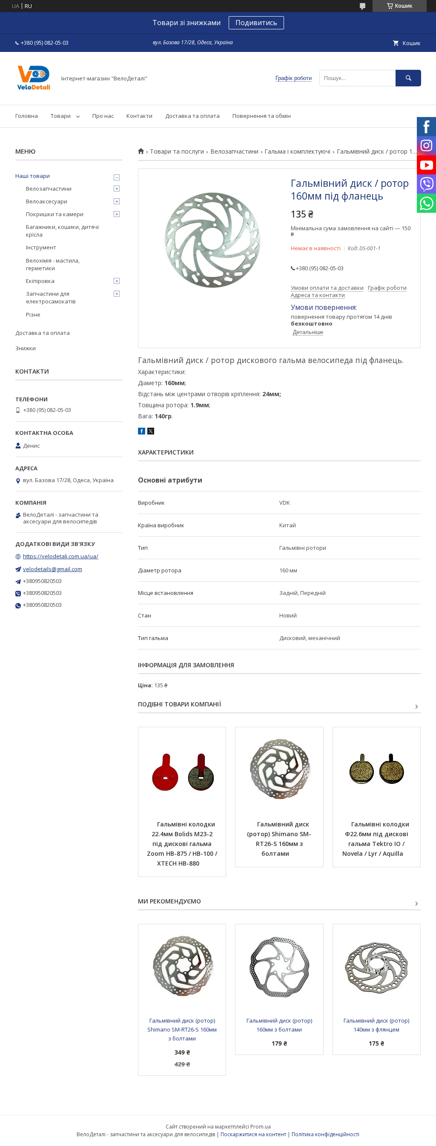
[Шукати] (408, 78)
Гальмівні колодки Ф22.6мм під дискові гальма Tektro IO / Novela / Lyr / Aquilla (376, 838)
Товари (61, 116)
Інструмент (41, 247)
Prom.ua (260, 1126)
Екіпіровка (40, 281)
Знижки (25, 348)
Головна (26, 116)
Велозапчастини (234, 151)
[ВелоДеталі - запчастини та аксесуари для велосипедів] (33, 93)
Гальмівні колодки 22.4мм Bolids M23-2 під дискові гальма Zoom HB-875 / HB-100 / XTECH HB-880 (183, 843)
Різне (33, 314)
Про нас (103, 116)
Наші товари (32, 176)
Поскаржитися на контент (253, 1134)
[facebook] (141, 432)
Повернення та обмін (261, 116)
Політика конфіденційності (325, 1134)
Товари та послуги (177, 151)
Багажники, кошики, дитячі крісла (62, 230)
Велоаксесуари (46, 201)
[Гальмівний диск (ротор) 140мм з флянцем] (376, 966)
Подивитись (256, 22)
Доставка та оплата (192, 116)
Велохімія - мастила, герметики (53, 264)
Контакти (139, 116)
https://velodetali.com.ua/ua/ (60, 556)
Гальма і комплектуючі (297, 151)
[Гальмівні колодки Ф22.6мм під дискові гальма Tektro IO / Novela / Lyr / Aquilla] (376, 769)
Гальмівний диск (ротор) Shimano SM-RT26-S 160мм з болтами (279, 838)
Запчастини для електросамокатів (51, 297)
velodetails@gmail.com (52, 569)
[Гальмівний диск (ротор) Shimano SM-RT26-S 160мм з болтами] (279, 769)
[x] (150, 432)
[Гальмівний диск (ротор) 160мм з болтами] (279, 966)
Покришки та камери (54, 214)
